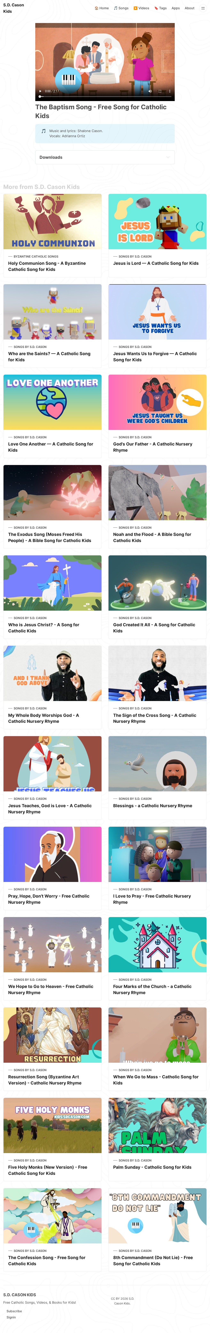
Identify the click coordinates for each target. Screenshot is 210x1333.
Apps (176, 8)
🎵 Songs (121, 8)
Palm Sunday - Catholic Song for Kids (152, 1167)
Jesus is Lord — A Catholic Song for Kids (156, 263)
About (189, 8)
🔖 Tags (160, 8)
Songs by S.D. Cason (135, 256)
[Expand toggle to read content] (167, 157)
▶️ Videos (141, 8)
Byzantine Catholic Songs (36, 256)
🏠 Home (102, 8)
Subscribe (14, 1311)
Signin (11, 1317)
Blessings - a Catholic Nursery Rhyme (152, 805)
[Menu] (203, 8)
